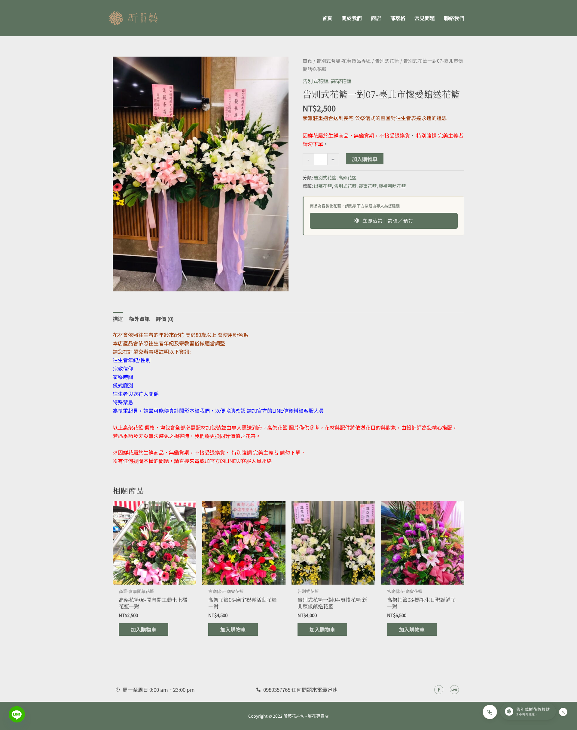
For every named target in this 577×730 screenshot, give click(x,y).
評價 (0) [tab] (165, 318)
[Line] (17, 714)
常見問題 (424, 18)
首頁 (327, 18)
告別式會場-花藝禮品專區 (343, 60)
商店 (376, 18)
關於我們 (351, 18)
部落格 (397, 18)
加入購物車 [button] (143, 629)
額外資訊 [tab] (139, 318)
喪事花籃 (368, 185)
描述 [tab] (118, 318)
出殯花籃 (323, 185)
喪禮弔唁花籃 (392, 185)
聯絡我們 (454, 18)
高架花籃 (341, 81)
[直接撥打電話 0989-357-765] (490, 712)
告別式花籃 (387, 60)
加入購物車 (364, 159)
